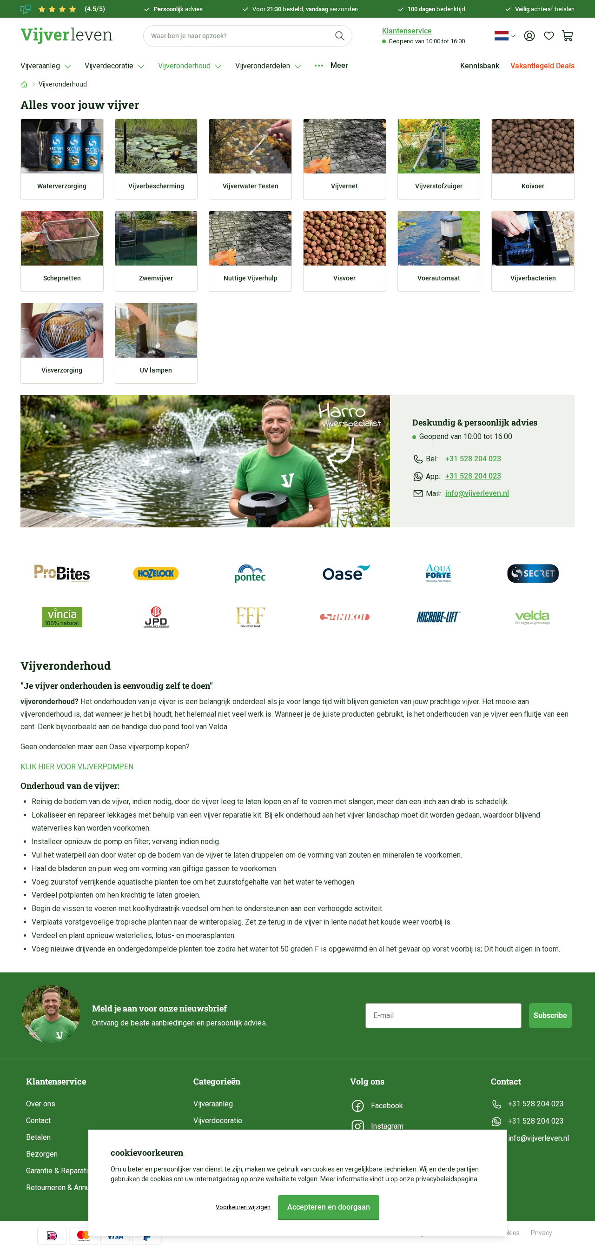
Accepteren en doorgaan (328, 1207)
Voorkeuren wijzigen (243, 1207)
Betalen (38, 1137)
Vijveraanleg (213, 1103)
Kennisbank (479, 65)
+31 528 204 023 (473, 458)
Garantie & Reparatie (59, 1170)
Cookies (508, 1233)
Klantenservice (407, 31)
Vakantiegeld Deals (542, 65)
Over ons (40, 1103)
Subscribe (550, 1015)
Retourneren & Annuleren (66, 1187)
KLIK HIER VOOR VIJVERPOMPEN (76, 766)
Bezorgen (42, 1154)
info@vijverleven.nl (477, 493)
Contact (38, 1120)
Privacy (541, 1233)
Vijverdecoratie (217, 1120)
